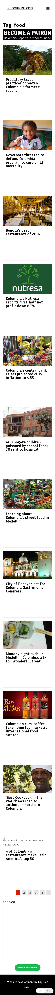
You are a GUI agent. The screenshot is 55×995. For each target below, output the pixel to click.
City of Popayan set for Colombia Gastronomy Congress (25, 587)
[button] (44, 990)
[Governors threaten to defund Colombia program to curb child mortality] (27, 135)
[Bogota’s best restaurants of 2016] (27, 211)
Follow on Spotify (27, 967)
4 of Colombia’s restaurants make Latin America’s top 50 (26, 855)
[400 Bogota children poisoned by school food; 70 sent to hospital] (27, 422)
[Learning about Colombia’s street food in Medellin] (27, 494)
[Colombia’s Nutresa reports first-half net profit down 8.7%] (27, 279)
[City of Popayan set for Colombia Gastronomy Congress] (27, 565)
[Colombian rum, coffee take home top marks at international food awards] (27, 705)
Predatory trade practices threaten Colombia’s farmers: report (23, 85)
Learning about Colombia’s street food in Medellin (27, 517)
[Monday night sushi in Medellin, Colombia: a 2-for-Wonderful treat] (27, 635)
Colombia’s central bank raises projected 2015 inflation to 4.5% (26, 374)
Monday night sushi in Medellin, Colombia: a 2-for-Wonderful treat (26, 657)
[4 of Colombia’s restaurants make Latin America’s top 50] (27, 842)
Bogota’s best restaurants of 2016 (23, 232)
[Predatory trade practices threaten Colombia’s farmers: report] (27, 60)
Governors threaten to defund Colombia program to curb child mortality (25, 160)
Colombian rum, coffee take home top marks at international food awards (26, 729)
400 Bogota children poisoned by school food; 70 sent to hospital (27, 446)
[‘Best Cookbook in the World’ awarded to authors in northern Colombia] (27, 779)
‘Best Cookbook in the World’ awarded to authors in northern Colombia (24, 802)
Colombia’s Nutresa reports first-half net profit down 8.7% (24, 302)
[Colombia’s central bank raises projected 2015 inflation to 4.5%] (27, 351)
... (36, 892)
